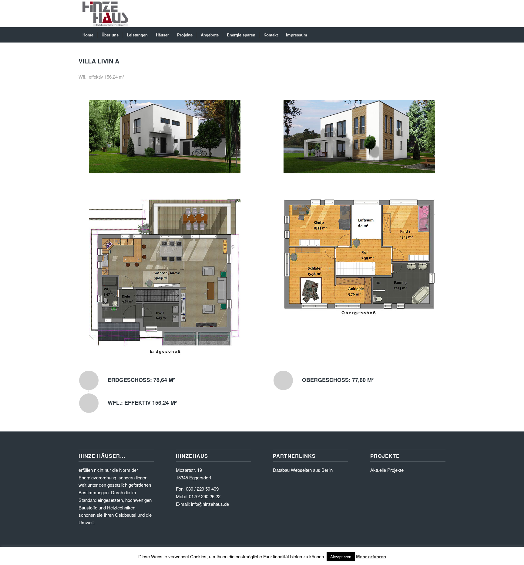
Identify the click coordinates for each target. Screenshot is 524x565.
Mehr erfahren (371, 556)
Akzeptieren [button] (340, 557)
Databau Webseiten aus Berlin (303, 470)
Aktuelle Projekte (387, 470)
